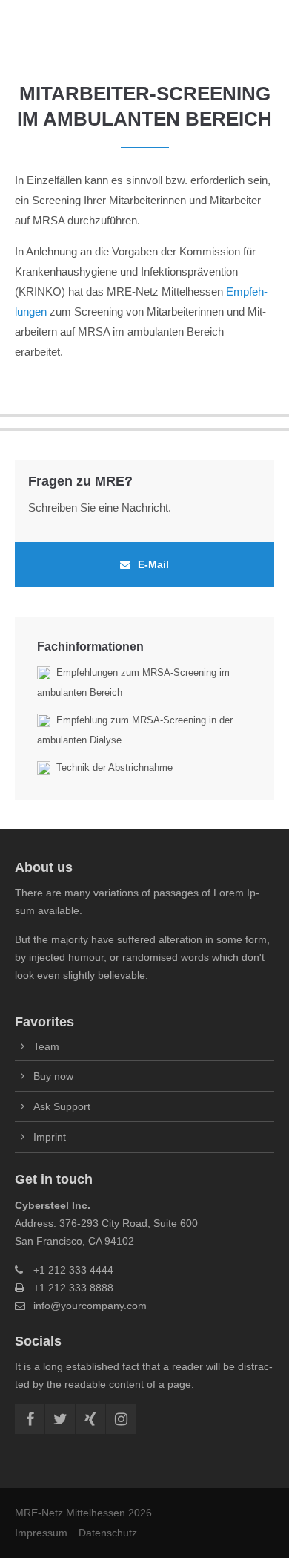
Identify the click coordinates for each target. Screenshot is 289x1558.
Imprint (49, 1137)
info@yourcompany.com (90, 1305)
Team (46, 1046)
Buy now (53, 1076)
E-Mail (153, 564)
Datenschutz (108, 1533)
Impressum (41, 1533)
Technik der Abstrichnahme (114, 767)
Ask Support (61, 1106)
